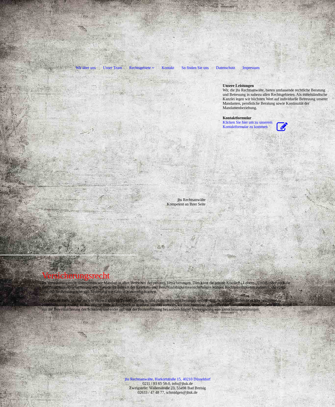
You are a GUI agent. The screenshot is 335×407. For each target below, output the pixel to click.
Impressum (251, 68)
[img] (109, 167)
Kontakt (168, 68)
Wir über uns (86, 68)
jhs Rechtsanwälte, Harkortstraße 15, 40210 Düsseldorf (167, 379)
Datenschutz (225, 68)
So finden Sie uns (195, 68)
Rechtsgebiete (140, 68)
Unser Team (112, 68)
